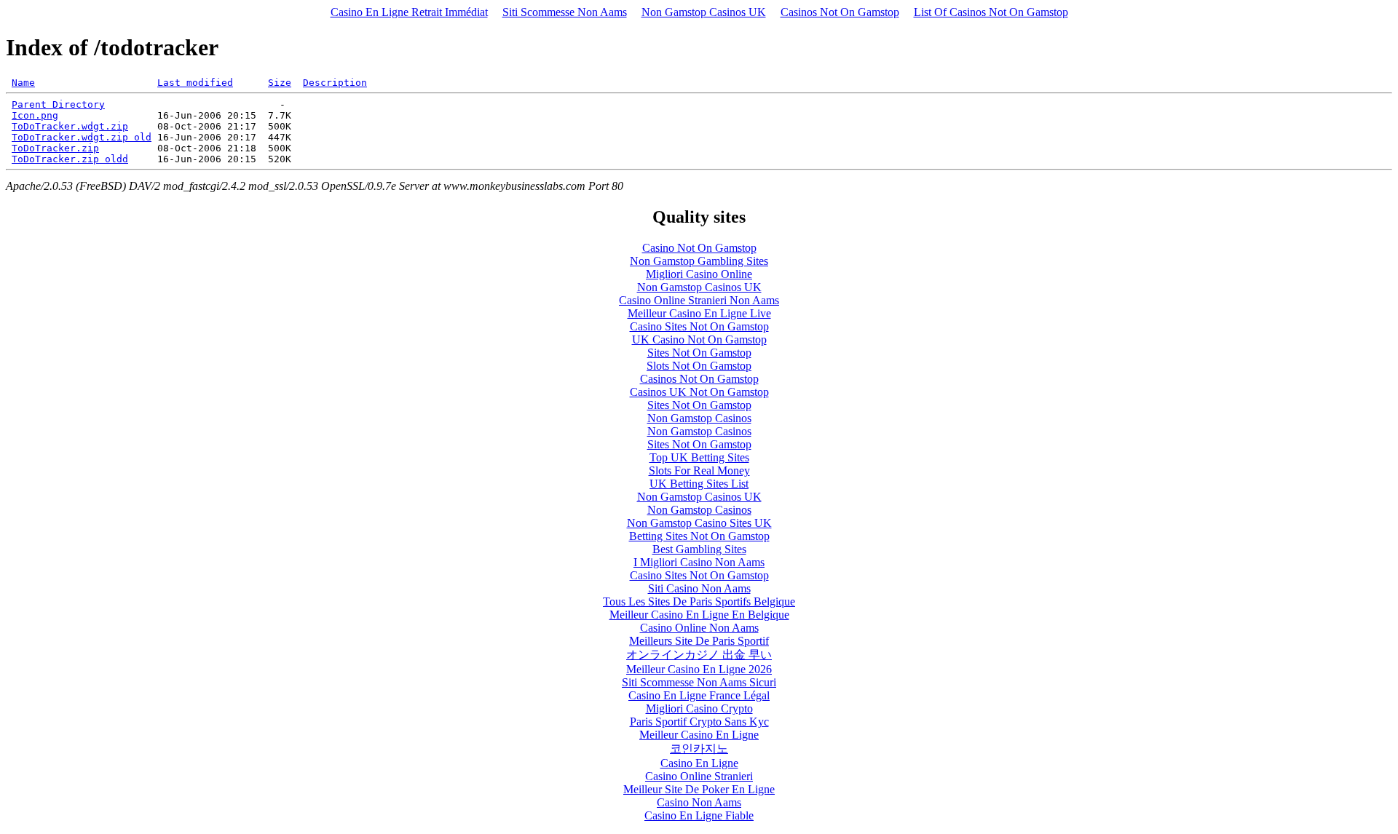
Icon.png (35, 115)
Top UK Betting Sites (699, 457)
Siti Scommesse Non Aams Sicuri (699, 682)
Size (279, 82)
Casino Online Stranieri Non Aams (699, 300)
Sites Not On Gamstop (699, 352)
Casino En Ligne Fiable (699, 815)
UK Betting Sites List (699, 483)
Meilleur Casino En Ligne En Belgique (699, 614)
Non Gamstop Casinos (699, 418)
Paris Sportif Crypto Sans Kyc (699, 721)
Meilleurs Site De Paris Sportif (699, 641)
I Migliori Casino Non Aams (699, 562)
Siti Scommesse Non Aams (564, 12)
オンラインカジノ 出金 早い (699, 654)
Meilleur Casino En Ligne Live (699, 313)
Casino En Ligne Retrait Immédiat (409, 12)
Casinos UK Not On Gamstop (699, 392)
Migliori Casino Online (699, 274)
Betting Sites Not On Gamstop (699, 536)
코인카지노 (699, 748)
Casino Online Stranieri (699, 776)
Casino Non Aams (699, 802)
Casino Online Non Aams (699, 627)
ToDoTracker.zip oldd (70, 159)
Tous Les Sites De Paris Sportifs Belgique (699, 601)
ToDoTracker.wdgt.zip (70, 126)
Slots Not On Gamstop (699, 366)
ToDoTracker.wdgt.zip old (81, 137)
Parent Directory (58, 104)
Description (335, 82)
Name (23, 82)
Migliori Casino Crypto (699, 708)
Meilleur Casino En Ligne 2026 (699, 669)
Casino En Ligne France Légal (699, 695)
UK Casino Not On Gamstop (699, 339)
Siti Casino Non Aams (699, 588)
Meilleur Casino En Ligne (699, 734)
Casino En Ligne (699, 763)
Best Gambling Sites (699, 549)
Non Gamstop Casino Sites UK (699, 523)
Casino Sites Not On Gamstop (699, 326)
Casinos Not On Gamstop (840, 12)
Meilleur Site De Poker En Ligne (699, 789)
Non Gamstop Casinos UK (703, 12)
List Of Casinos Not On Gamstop (991, 12)
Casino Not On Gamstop (699, 248)
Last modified (195, 82)
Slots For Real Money (699, 470)
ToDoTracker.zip (55, 148)
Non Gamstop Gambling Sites (699, 261)
